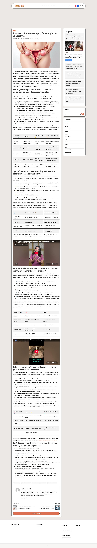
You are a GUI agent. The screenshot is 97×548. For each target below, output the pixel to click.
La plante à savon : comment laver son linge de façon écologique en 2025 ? (74, 99)
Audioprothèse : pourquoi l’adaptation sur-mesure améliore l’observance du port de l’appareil (74, 75)
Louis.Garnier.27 (26, 489)
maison (66, 131)
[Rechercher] (82, 114)
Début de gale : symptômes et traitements (48, 440)
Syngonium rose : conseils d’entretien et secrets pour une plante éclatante (73, 91)
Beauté (66, 126)
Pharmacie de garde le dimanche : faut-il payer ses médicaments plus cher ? (74, 83)
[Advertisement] (48, 17)
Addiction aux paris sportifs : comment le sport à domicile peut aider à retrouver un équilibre (74, 36)
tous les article (68, 149)
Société (67, 52)
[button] (24, 498)
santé (15, 30)
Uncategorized (68, 152)
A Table (66, 123)
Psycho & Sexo (68, 136)
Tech (66, 147)
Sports (66, 144)
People (66, 134)
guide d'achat (68, 128)
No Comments (34, 38)
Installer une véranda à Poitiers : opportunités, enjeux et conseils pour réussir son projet (74, 66)
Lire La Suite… (68, 60)
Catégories (64, 528)
